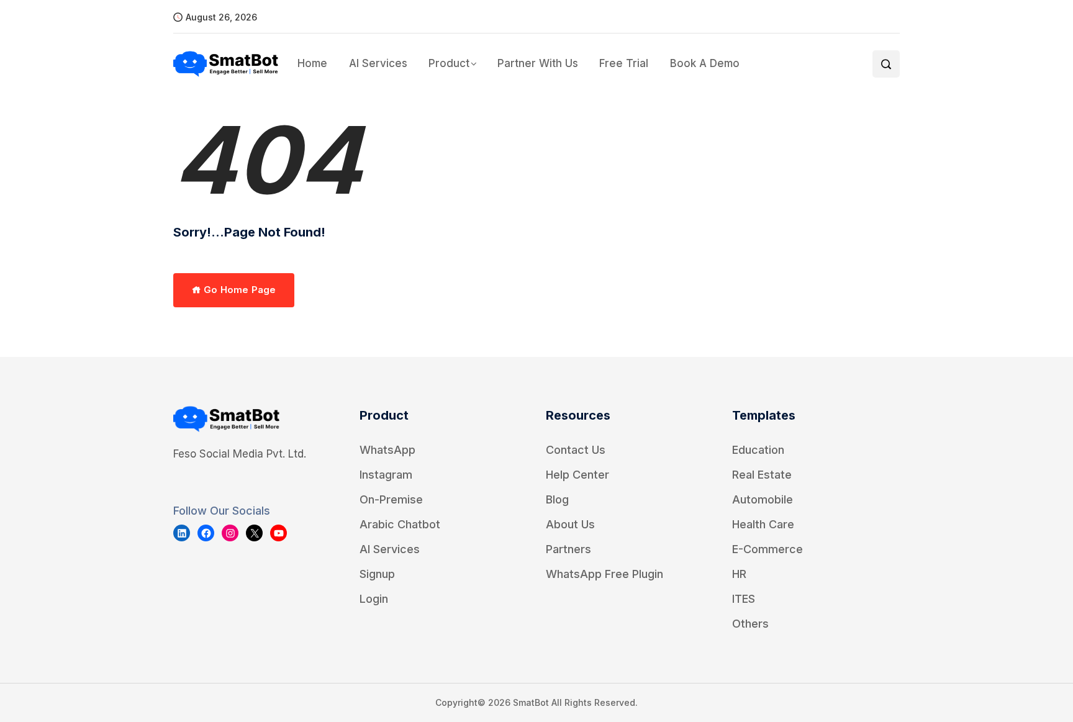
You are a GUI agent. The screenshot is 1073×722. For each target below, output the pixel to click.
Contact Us (575, 449)
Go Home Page (238, 290)
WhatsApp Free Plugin (604, 573)
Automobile (762, 499)
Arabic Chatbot (400, 524)
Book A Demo (704, 63)
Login (374, 598)
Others (750, 623)
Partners (568, 549)
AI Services (378, 63)
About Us (570, 524)
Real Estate (762, 474)
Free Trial (623, 63)
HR (739, 573)
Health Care (763, 524)
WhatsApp (387, 449)
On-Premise (391, 499)
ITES (743, 598)
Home (312, 63)
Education (758, 449)
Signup (377, 573)
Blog (557, 499)
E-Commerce (767, 549)
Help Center (577, 474)
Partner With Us (537, 63)
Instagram (386, 474)
